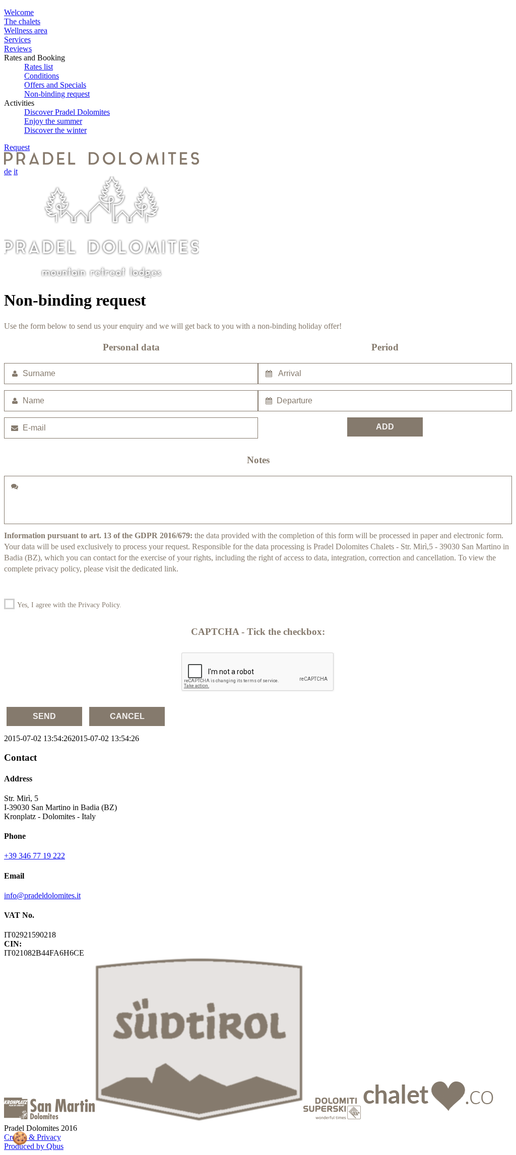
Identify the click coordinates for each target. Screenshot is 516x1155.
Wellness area (25, 30)
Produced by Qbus (33, 1146)
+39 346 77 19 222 (34, 855)
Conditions (41, 75)
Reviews (18, 48)
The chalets (22, 21)
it (16, 171)
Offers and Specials (55, 85)
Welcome (19, 12)
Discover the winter (55, 130)
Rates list (38, 66)
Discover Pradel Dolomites (67, 112)
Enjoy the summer (53, 121)
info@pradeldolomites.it (42, 895)
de (8, 171)
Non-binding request (57, 94)
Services (17, 39)
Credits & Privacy (32, 1137)
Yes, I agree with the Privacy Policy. (68, 605)
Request (17, 147)
